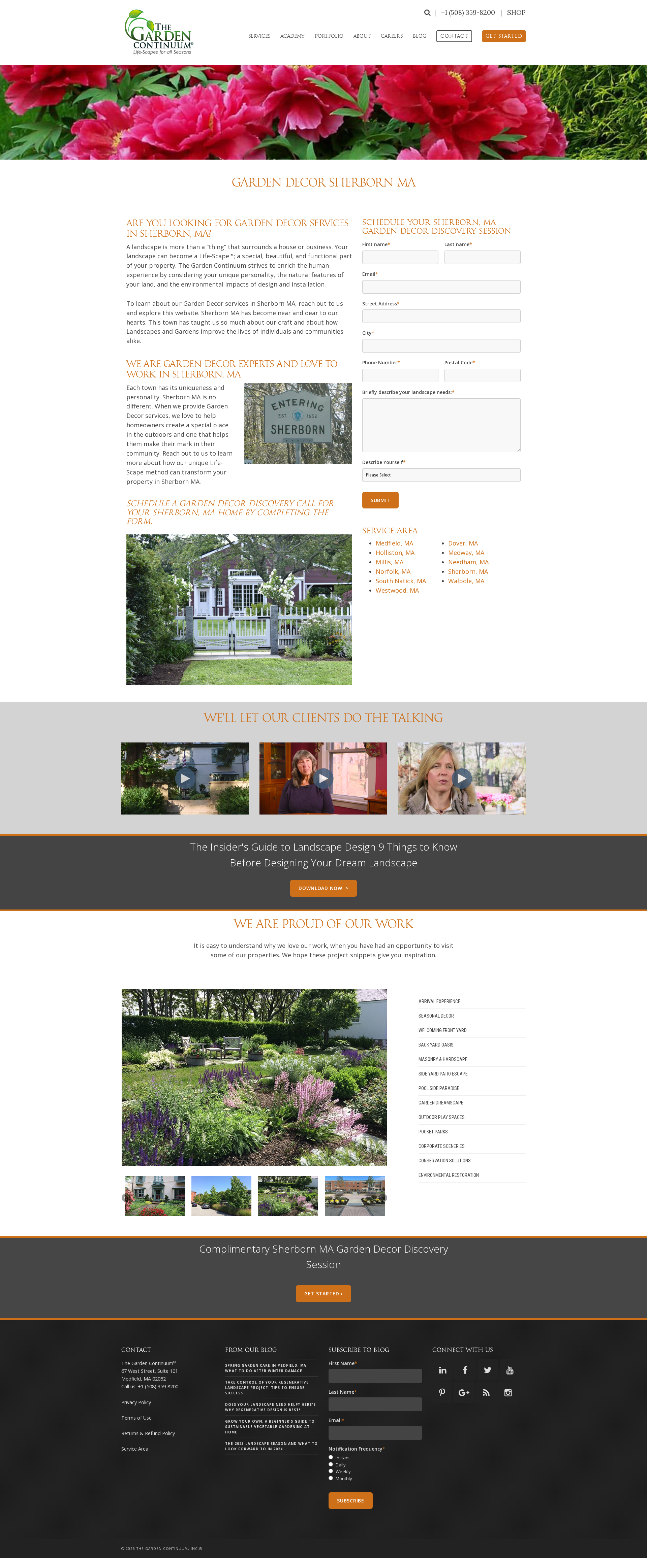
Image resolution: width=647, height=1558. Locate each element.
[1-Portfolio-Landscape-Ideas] (154, 1196)
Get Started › (323, 1293)
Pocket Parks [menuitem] (433, 1131)
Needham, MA (468, 562)
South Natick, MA (401, 581)
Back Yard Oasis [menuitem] (436, 1045)
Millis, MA (389, 562)
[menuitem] (454, 36)
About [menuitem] (362, 36)
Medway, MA (466, 553)
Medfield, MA (394, 543)
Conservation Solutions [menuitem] (445, 1160)
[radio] (375, 1457)
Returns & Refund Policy (148, 1433)
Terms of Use (136, 1418)
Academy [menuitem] (292, 36)
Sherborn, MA (468, 571)
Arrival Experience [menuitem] (439, 1001)
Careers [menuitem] (392, 36)
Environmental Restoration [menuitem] (449, 1175)
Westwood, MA (397, 590)
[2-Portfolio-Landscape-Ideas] (221, 1196)
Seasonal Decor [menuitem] (436, 1016)
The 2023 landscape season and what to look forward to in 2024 (271, 1446)
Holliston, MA (395, 553)
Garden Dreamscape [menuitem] (441, 1102)
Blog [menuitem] (419, 36)
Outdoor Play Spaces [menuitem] (442, 1117)
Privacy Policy (136, 1402)
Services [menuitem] (259, 36)
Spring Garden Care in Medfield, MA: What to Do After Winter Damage (266, 1368)
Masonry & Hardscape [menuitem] (443, 1059)
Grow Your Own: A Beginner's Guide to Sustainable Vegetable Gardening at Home (270, 1426)
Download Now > (323, 888)
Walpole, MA (466, 581)
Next (379, 1077)
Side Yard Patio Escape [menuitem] (443, 1073)
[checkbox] (375, 1468)
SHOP (516, 12)
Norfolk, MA (393, 571)
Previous (129, 1077)
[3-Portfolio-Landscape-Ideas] (288, 1196)
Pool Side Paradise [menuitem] (439, 1088)
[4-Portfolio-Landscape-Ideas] (354, 1196)
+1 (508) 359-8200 (469, 12)
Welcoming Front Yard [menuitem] (443, 1030)
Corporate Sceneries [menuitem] (442, 1146)
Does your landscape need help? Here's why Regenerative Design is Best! (270, 1407)
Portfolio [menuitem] (329, 36)
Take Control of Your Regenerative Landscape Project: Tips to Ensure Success (267, 1387)
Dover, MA (463, 543)
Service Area (134, 1449)
